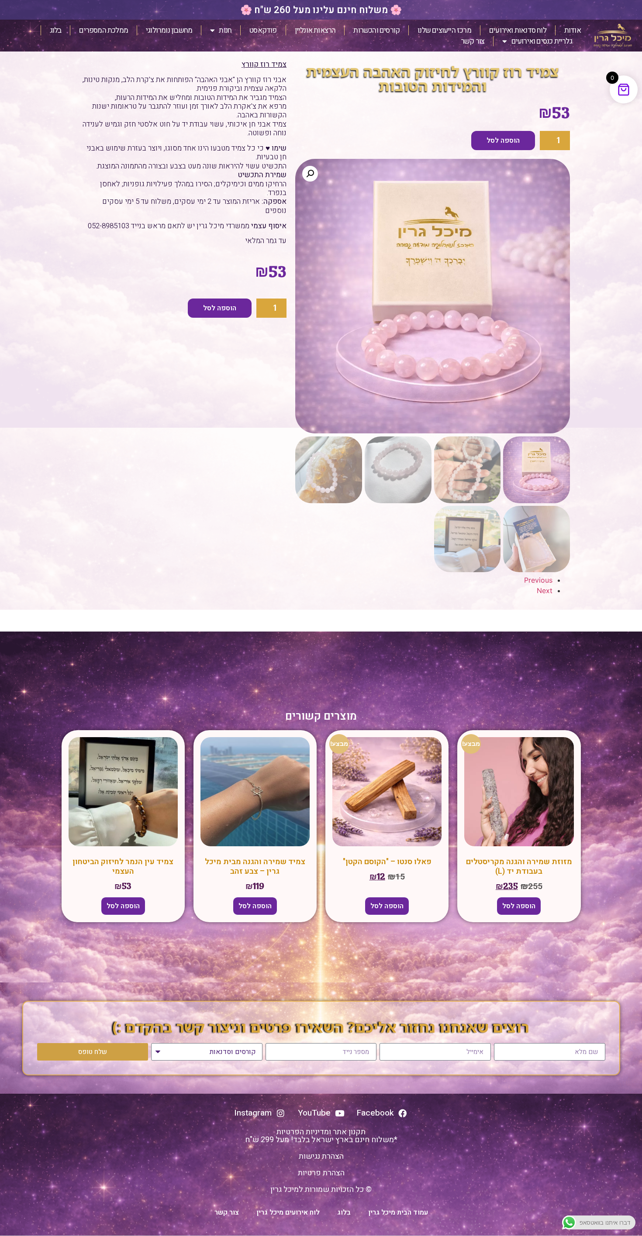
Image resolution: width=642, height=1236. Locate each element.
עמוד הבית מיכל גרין (398, 1212)
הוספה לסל (503, 140)
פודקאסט (262, 30)
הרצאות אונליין (315, 30)
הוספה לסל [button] (518, 906)
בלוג (56, 30)
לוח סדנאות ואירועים (517, 30)
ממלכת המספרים (103, 30)
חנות (225, 30)
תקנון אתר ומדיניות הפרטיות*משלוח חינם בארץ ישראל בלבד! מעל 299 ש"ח (321, 1136)
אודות (572, 30)
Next (544, 590)
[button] (310, 174)
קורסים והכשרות (376, 30)
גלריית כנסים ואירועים (541, 41)
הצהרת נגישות (321, 1156)
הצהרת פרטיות (321, 1173)
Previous (538, 580)
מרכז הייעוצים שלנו (444, 30)
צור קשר (472, 41)
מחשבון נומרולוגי (169, 30)
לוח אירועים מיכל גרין (288, 1212)
